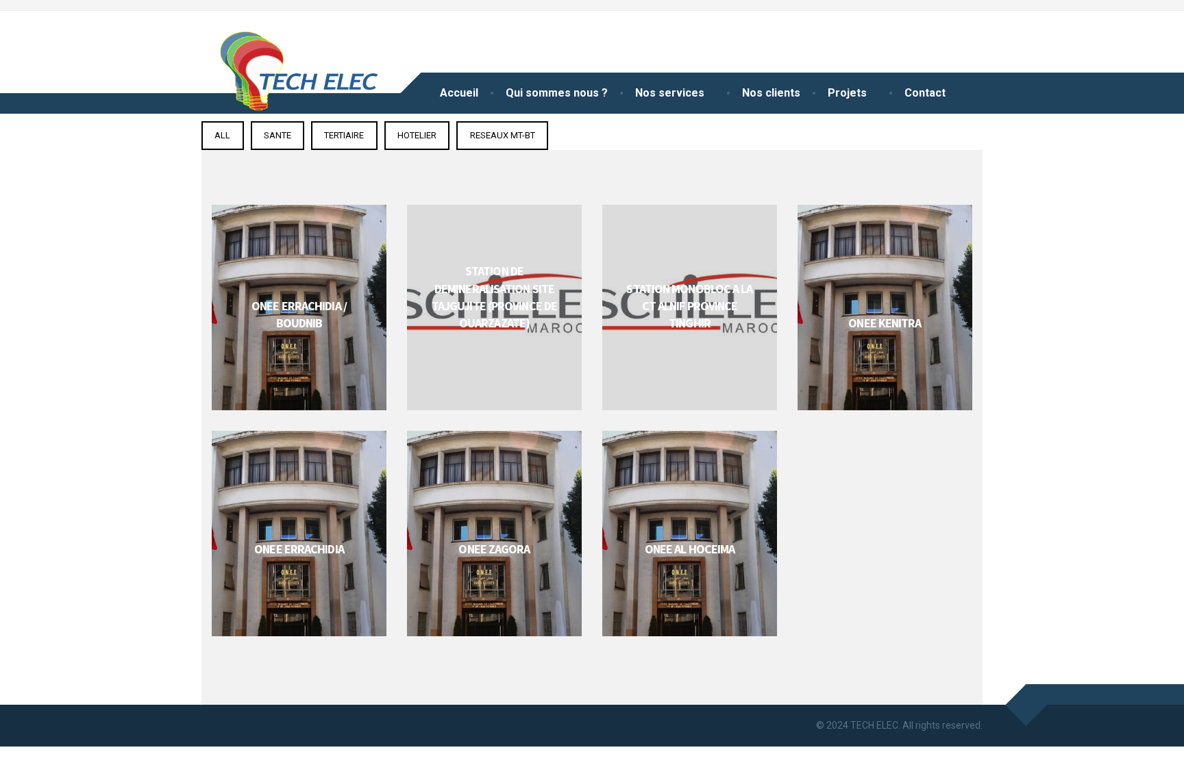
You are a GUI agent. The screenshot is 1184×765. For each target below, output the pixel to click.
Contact (925, 92)
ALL (222, 135)
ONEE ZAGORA (494, 549)
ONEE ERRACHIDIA (299, 549)
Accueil (459, 92)
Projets (847, 92)
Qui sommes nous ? (557, 92)
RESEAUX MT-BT (502, 135)
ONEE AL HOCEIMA (690, 549)
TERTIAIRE (344, 135)
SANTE (277, 135)
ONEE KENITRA (884, 323)
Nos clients (771, 92)
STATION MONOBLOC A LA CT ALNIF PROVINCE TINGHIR (689, 306)
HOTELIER (416, 135)
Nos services (669, 92)
